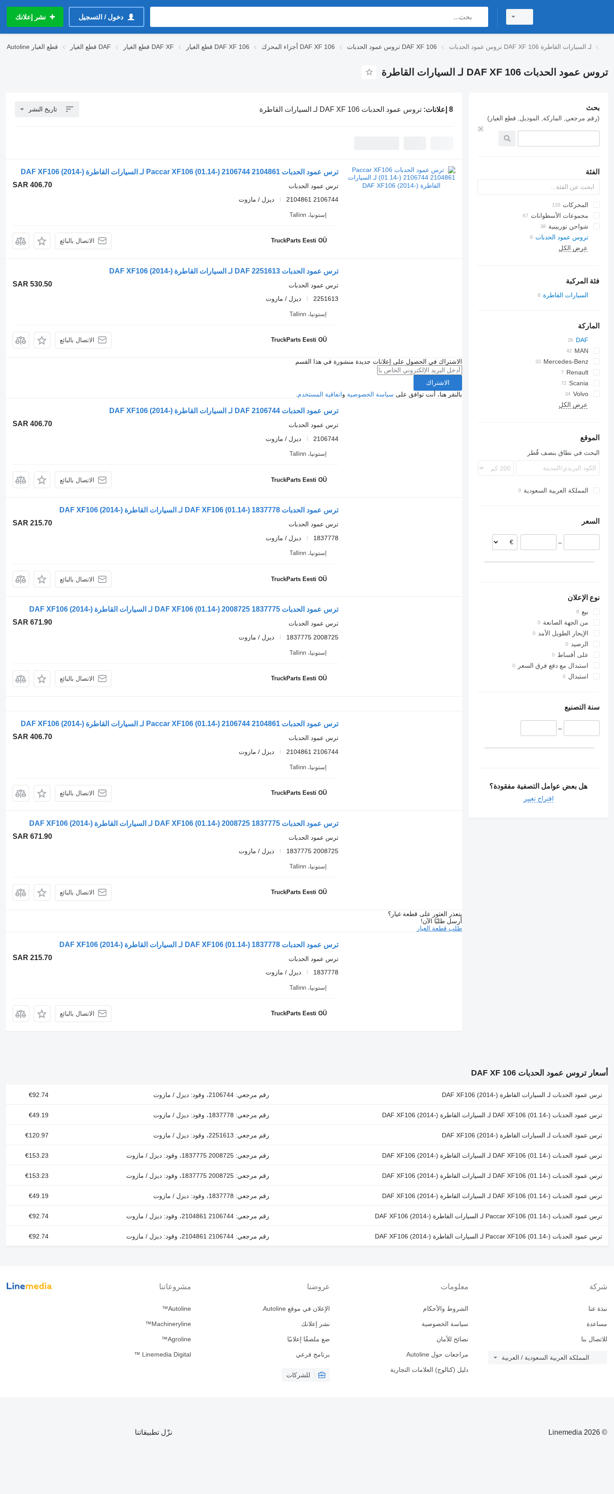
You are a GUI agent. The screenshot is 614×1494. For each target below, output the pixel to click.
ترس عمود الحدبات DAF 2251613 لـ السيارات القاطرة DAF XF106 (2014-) (223, 271)
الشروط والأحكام (445, 1308)
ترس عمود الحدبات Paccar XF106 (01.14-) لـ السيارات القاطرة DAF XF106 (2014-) (488, 1216)
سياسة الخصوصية (370, 394)
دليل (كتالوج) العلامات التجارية (429, 1369)
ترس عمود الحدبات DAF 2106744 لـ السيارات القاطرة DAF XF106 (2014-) (223, 410)
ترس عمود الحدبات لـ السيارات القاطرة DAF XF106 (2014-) (522, 1094)
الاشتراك (437, 382)
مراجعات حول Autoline (437, 1354)
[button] (42, 241)
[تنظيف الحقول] (480, 129)
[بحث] (479, 16)
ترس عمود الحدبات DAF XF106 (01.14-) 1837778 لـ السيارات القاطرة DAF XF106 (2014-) (198, 510)
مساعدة (597, 1323)
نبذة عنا (597, 1308)
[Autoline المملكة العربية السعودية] (575, 16)
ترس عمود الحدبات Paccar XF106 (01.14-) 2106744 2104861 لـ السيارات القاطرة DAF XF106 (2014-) (179, 172)
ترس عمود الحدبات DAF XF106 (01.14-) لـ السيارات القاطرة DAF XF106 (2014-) (492, 1115)
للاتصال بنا (594, 1339)
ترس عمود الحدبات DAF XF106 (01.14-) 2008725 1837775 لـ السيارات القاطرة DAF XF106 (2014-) (183, 609)
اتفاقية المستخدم (320, 394)
